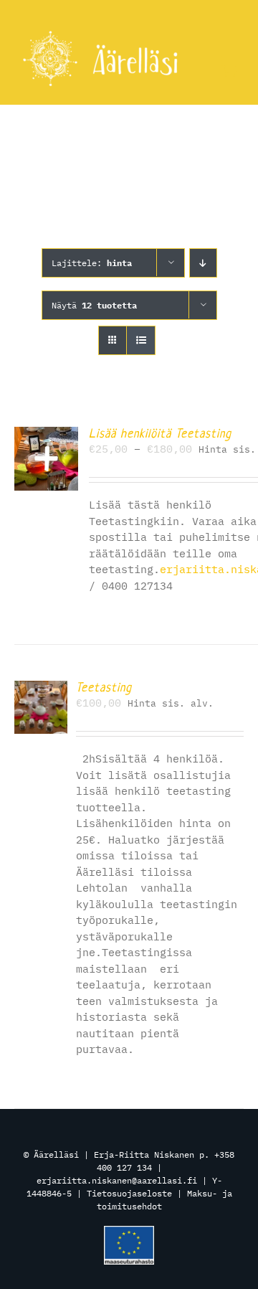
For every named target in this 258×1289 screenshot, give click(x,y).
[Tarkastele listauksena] (141, 340)
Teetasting (104, 687)
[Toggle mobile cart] (229, 70)
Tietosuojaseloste (129, 1193)
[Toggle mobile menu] (228, 55)
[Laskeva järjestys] (203, 263)
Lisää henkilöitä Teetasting (160, 433)
